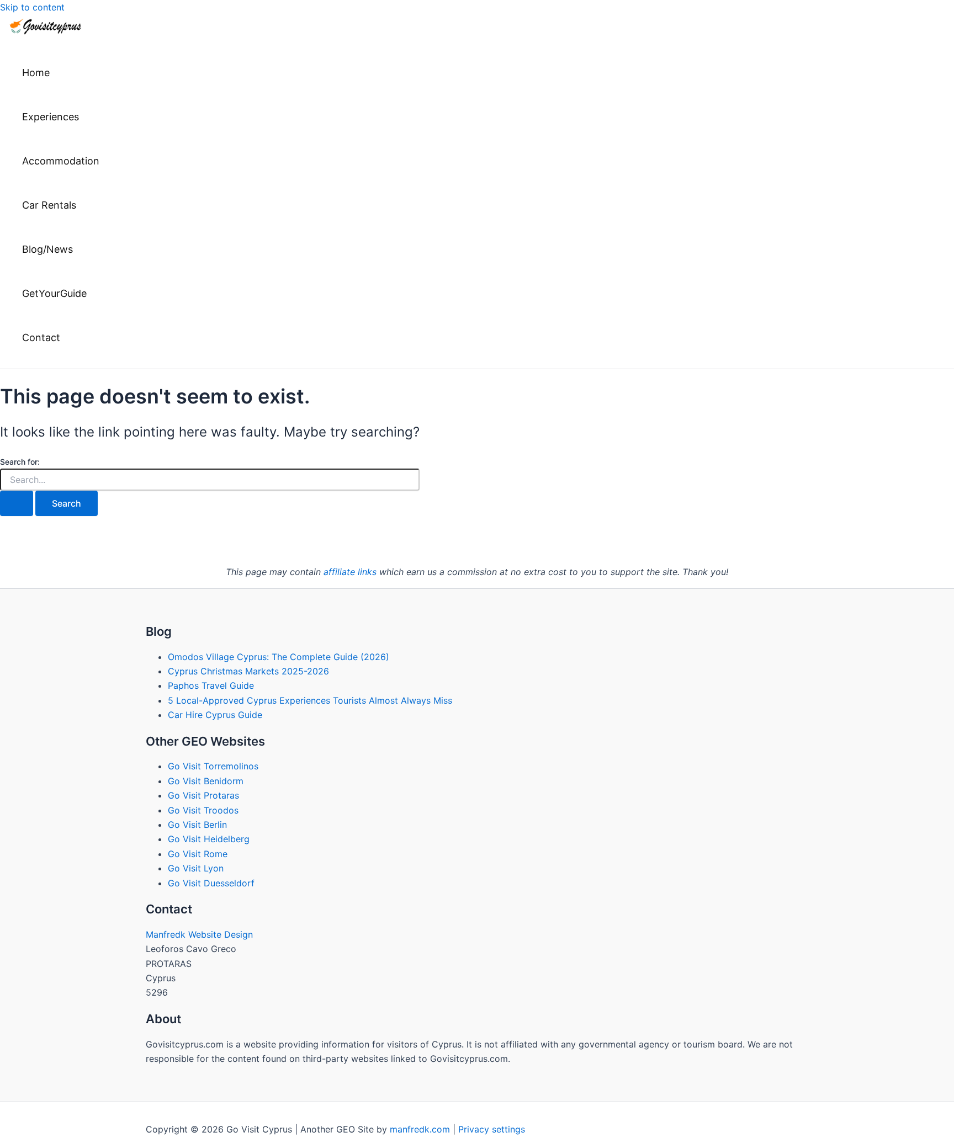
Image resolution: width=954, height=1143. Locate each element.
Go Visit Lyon (196, 868)
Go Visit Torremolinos (213, 766)
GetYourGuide (54, 293)
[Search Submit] (16, 503)
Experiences (50, 117)
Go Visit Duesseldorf (211, 883)
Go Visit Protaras (203, 795)
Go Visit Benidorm (205, 780)
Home (36, 72)
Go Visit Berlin (197, 824)
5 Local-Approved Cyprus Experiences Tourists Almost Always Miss (310, 700)
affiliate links (350, 571)
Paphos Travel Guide (211, 685)
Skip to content (32, 7)
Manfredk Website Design (199, 934)
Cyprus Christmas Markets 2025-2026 (248, 671)
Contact (41, 337)
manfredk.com (420, 1129)
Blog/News (47, 249)
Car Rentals (49, 205)
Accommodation (60, 161)
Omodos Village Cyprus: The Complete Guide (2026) (278, 656)
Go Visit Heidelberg (209, 838)
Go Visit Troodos (203, 810)
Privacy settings (491, 1129)
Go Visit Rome (197, 853)
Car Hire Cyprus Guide (215, 714)
